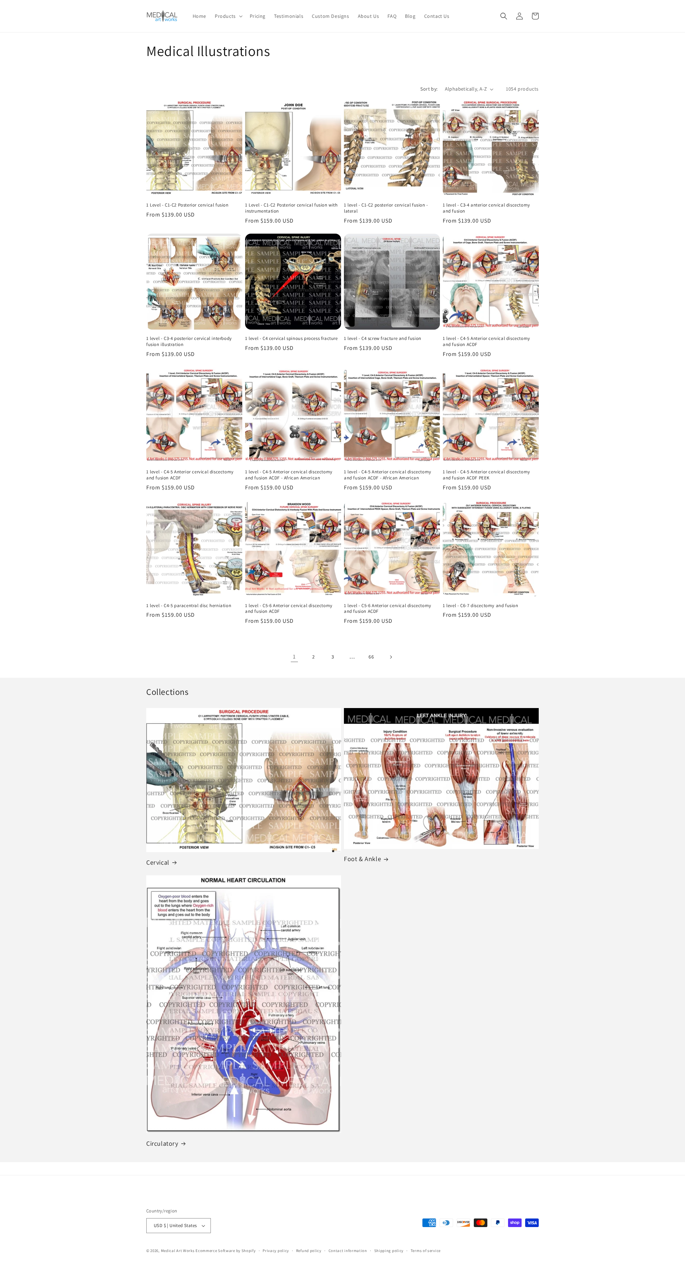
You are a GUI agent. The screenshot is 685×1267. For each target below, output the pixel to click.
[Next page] (391, 657)
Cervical (157, 862)
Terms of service (426, 1250)
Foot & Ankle (362, 859)
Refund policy (308, 1250)
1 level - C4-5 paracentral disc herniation (188, 606)
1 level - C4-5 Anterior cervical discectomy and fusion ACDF (486, 341)
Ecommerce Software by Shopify (225, 1250)
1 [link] (294, 656)
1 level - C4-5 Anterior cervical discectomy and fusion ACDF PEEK (486, 475)
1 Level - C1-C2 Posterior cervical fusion (187, 205)
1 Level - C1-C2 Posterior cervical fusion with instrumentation (291, 208)
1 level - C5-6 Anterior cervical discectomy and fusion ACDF (289, 609)
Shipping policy (389, 1250)
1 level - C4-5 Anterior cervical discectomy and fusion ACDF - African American (289, 475)
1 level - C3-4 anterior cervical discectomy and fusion (486, 208)
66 (371, 656)
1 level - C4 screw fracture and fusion (382, 338)
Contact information (348, 1250)
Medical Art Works (178, 1250)
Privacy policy (276, 1250)
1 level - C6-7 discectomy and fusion (480, 606)
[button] (227, 16)
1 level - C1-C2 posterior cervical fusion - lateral (386, 208)
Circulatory (162, 1143)
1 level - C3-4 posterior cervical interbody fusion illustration (189, 341)
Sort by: (428, 89)
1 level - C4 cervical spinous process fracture (291, 338)
